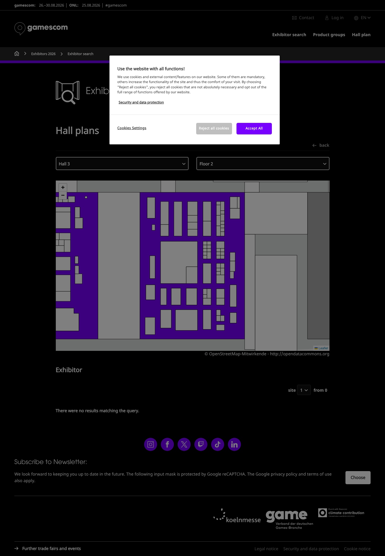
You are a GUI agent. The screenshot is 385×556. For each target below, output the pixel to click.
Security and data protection (141, 102)
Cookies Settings (131, 128)
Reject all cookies (214, 128)
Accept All (254, 128)
